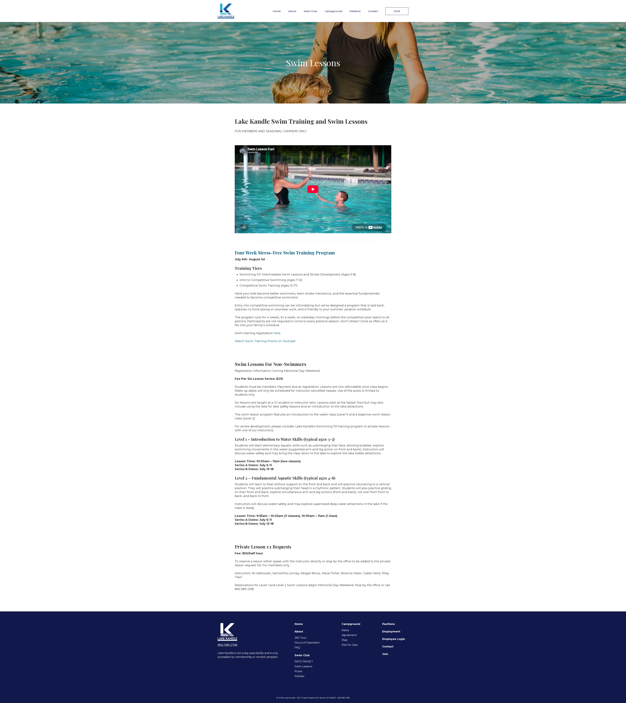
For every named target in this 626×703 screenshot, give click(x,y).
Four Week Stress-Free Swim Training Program (285, 253)
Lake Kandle (226, 11)
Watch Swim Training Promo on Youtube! (265, 341)
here (277, 333)
